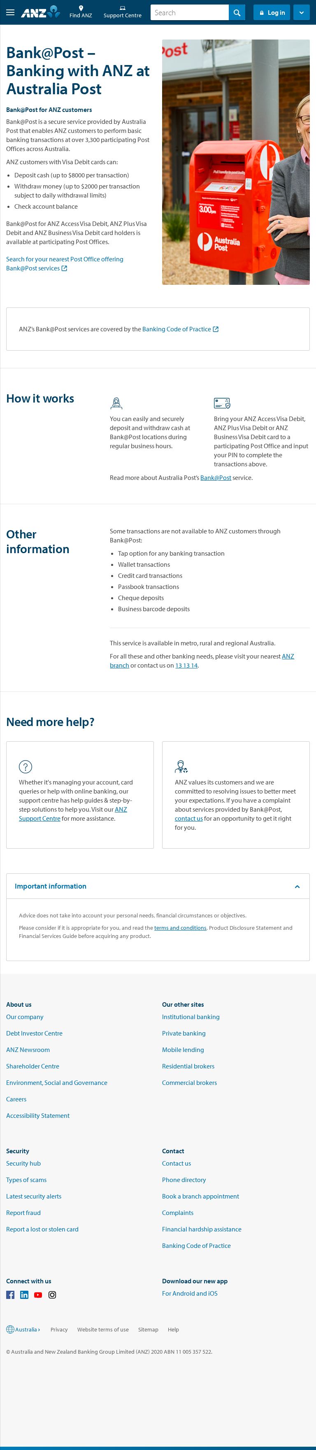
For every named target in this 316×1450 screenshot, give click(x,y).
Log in (276, 12)
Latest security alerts (33, 1196)
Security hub (23, 1163)
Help (173, 1329)
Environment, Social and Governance (56, 1082)
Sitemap (148, 1329)
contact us (189, 818)
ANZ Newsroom (28, 1049)
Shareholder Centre (32, 1066)
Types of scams (26, 1179)
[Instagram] (52, 1296)
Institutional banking (191, 1016)
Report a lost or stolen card (42, 1229)
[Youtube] (38, 1296)
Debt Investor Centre (34, 1033)
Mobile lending (183, 1049)
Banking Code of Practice (176, 329)
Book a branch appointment (200, 1196)
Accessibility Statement (38, 1115)
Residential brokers (188, 1066)
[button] (7, 12)
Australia (26, 1329)
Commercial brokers (189, 1082)
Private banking (184, 1033)
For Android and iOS (190, 1293)
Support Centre (123, 15)
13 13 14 (186, 665)
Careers (16, 1099)
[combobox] (198, 12)
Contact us (176, 1163)
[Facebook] (10, 1296)
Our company (25, 1016)
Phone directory (184, 1179)
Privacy (59, 1329)
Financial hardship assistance (202, 1229)
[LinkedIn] (24, 1296)
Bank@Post (215, 477)
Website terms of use (103, 1329)
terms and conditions (180, 927)
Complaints (177, 1212)
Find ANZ (81, 15)
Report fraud (23, 1212)
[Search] (237, 12)
